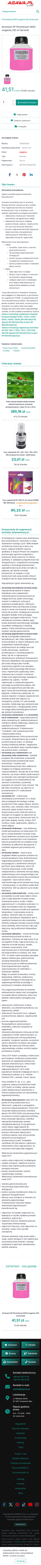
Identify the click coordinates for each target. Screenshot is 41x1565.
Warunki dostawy (20, 1428)
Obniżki (31, 1345)
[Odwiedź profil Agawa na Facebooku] (4, 1504)
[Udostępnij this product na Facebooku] (9, 174)
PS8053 (16, 351)
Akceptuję (21, 1561)
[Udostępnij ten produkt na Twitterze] (17, 174)
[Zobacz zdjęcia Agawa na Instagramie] (36, 1504)
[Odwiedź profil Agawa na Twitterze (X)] (10, 1504)
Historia (20, 1442)
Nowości (12, 1345)
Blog (20, 1493)
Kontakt (32, 1362)
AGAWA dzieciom (20, 1458)
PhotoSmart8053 (28, 348)
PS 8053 (6, 351)
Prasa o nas (20, 1454)
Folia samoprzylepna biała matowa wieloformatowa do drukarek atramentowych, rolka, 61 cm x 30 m (21, 404)
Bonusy (12, 1353)
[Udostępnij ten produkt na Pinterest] (24, 174)
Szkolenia (32, 1353)
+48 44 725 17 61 (21, 1377)
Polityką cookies (20, 1542)
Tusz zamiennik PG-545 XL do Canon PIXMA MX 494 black (20, 503)
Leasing (20, 1479)
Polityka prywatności (20, 1463)
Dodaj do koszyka (28, 102)
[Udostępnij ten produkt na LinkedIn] (31, 174)
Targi (20, 1447)
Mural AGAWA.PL (20, 1468)
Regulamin (20, 1424)
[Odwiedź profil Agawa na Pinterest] (17, 1504)
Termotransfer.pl (20, 1472)
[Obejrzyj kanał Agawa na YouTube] (30, 1504)
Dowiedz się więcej (17, 1556)
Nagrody (20, 1433)
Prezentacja (20, 1438)
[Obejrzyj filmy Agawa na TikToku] (23, 1504)
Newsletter (12, 1362)
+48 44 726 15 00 (21, 1380)
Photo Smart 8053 (10, 348)
